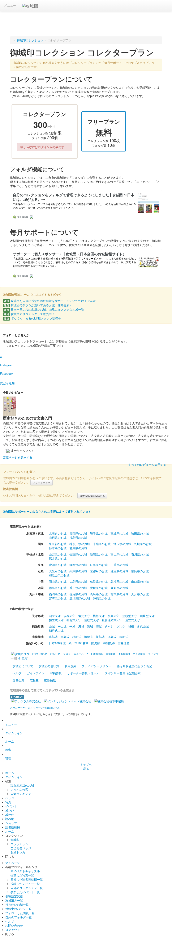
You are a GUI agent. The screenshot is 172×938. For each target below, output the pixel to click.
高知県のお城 (119, 588)
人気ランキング (20, 794)
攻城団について (23, 666)
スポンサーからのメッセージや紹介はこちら (35, 707)
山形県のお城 (57, 537)
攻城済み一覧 (14, 900)
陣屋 (99, 626)
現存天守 (69, 616)
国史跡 (95, 643)
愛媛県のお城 (99, 588)
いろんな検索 (19, 789)
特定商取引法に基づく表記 (134, 666)
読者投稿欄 (12, 827)
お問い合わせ (14, 925)
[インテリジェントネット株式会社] (67, 701)
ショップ (11, 823)
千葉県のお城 (102, 544)
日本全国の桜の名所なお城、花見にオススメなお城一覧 (44, 309)
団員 (24, 658)
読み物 (9, 819)
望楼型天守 (129, 616)
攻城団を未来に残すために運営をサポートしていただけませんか (50, 301)
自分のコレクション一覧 (26, 888)
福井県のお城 (57, 558)
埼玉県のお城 (122, 544)
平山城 (62, 626)
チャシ (109, 626)
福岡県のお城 (57, 594)
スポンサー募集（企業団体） (124, 673)
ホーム (9, 741)
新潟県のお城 (99, 554)
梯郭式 (76, 637)
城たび (9, 810)
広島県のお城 (78, 581)
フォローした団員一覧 (20, 913)
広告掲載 (50, 680)
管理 (8, 758)
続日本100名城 (78, 643)
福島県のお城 (78, 537)
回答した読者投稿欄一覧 (26, 879)
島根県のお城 (119, 581)
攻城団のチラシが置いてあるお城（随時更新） (38, 305)
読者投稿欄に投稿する (92, 495)
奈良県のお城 (140, 571)
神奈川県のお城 (79, 544)
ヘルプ (17, 673)
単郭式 (65, 637)
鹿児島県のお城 (79, 598)
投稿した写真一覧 (22, 875)
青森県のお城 (78, 533)
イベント (11, 806)
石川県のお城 (140, 554)
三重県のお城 (119, 565)
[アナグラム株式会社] (26, 701)
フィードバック (41, 482)
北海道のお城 (57, 533)
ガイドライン (35, 673)
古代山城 (143, 626)
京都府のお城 (99, 571)
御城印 (14, 840)
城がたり (11, 814)
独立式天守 (56, 620)
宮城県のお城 (119, 533)
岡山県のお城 (57, 581)
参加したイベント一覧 (25, 892)
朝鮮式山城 (56, 630)
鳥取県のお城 (99, 581)
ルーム (9, 831)
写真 (8, 802)
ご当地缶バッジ (20, 848)
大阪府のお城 (57, 571)
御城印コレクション (30, 40)
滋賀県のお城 (119, 571)
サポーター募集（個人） (83, 673)
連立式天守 (132, 620)
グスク (120, 626)
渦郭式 (112, 637)
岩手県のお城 (99, 533)
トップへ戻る (86, 766)
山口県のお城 (140, 581)
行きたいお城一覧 (17, 904)
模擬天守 (99, 616)
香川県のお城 (78, 588)
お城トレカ (17, 852)
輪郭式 (88, 637)
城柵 (131, 626)
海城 (81, 626)
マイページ (12, 863)
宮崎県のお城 (57, 598)
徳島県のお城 (57, 588)
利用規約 (70, 666)
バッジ (9, 798)
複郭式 (100, 637)
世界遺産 (123, 643)
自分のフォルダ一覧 (18, 917)
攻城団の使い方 (49, 666)
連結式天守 (91, 620)
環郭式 (123, 637)
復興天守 (113, 616)
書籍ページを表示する (17, 457)
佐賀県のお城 (78, 594)
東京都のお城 (57, 544)
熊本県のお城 (119, 594)
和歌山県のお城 (59, 575)
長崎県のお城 (99, 594)
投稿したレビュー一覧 (25, 884)
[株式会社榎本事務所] (109, 701)
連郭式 (53, 637)
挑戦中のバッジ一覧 (18, 909)
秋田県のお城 (140, 533)
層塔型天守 (147, 616)
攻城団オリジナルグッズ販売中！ (29, 314)
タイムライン (14, 733)
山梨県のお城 (57, 554)
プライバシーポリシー (96, 666)
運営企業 (18, 680)
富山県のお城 (119, 554)
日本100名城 (57, 643)
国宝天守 (55, 616)
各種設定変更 (14, 896)
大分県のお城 (140, 594)
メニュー (10, 5)
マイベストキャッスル (25, 871)
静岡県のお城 (78, 565)
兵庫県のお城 (78, 571)
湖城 (90, 626)
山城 (52, 626)
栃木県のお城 (57, 548)
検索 (8, 750)
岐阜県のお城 (99, 565)
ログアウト (12, 930)
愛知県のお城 (57, 565)
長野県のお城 (78, 554)
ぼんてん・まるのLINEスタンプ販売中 (32, 318)
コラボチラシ (19, 844)
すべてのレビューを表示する (147, 464)
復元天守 (84, 616)
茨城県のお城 (143, 544)
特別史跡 (109, 643)
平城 (72, 626)
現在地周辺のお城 (22, 785)
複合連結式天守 (112, 620)
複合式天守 (73, 620)
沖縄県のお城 (102, 598)
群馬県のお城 (78, 548)
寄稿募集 (56, 673)
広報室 (34, 680)
